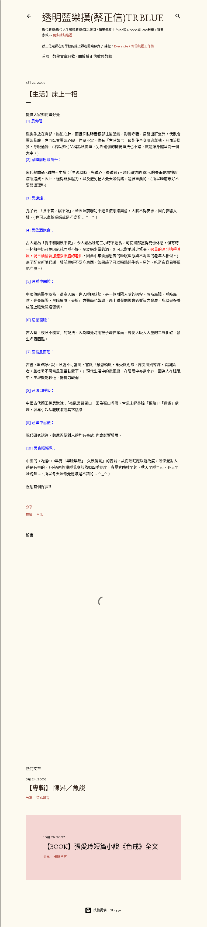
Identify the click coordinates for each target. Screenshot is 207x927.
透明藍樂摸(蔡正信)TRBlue (102, 17)
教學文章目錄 (64, 56)
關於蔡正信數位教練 (95, 56)
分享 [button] (29, 507)
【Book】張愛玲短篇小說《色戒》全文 (100, 846)
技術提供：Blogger (108, 910)
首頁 (46, 56)
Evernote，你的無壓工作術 (134, 46)
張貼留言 (42, 798)
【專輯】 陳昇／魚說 (55, 788)
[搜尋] (178, 15)
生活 (39, 515)
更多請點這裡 (62, 35)
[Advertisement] (103, 714)
